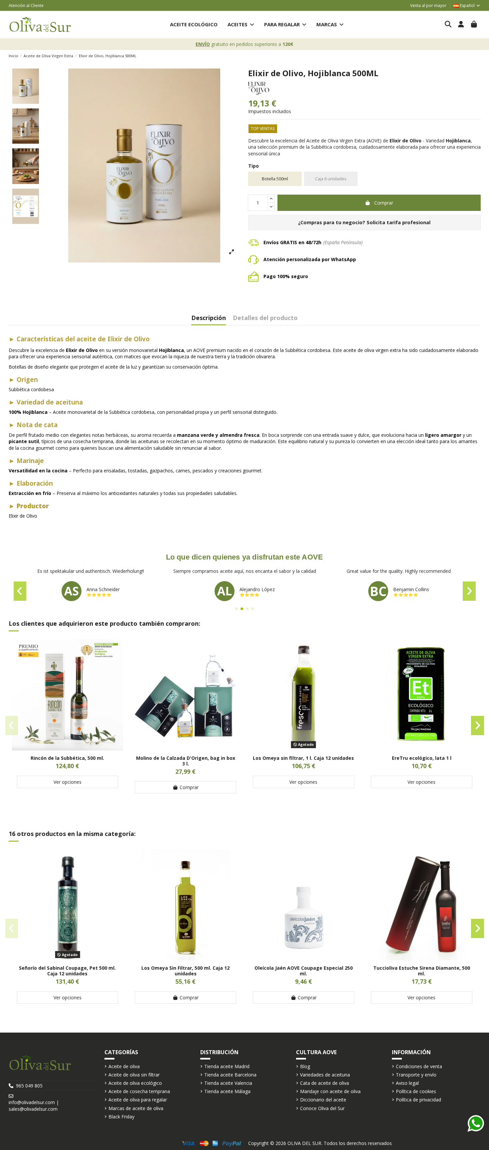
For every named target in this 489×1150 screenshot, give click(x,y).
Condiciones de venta (419, 1066)
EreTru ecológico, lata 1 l (421, 758)
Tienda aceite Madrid (226, 1066)
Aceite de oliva (124, 1066)
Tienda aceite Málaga (227, 1091)
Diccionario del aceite (323, 1099)
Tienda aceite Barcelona (230, 1074)
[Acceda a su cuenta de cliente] (461, 24)
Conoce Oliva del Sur (322, 1108)
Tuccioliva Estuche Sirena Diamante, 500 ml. (421, 971)
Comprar (383, 203)
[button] (241, 24)
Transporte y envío (416, 1074)
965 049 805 (29, 1085)
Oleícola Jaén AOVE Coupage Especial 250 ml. (303, 971)
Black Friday (121, 1116)
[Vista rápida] (68, 748)
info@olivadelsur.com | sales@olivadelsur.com (34, 1105)
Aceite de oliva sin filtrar (134, 1074)
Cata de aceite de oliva (324, 1083)
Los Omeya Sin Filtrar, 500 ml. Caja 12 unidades (185, 971)
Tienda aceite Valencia (228, 1083)
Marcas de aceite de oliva (135, 1108)
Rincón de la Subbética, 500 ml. (67, 758)
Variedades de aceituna (325, 1074)
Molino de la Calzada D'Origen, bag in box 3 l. (185, 761)
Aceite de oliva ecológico (135, 1083)
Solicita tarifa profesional (398, 222)
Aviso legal (407, 1083)
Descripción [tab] (208, 318)
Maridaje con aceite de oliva (330, 1091)
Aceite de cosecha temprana (139, 1091)
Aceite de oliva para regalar (137, 1099)
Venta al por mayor (428, 5)
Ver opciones (68, 782)
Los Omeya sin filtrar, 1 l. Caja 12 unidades (303, 758)
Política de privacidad (418, 1099)
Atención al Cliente (26, 5)
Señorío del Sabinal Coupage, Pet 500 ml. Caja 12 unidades (67, 971)
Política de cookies (416, 1091)
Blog (305, 1066)
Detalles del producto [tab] (265, 318)
